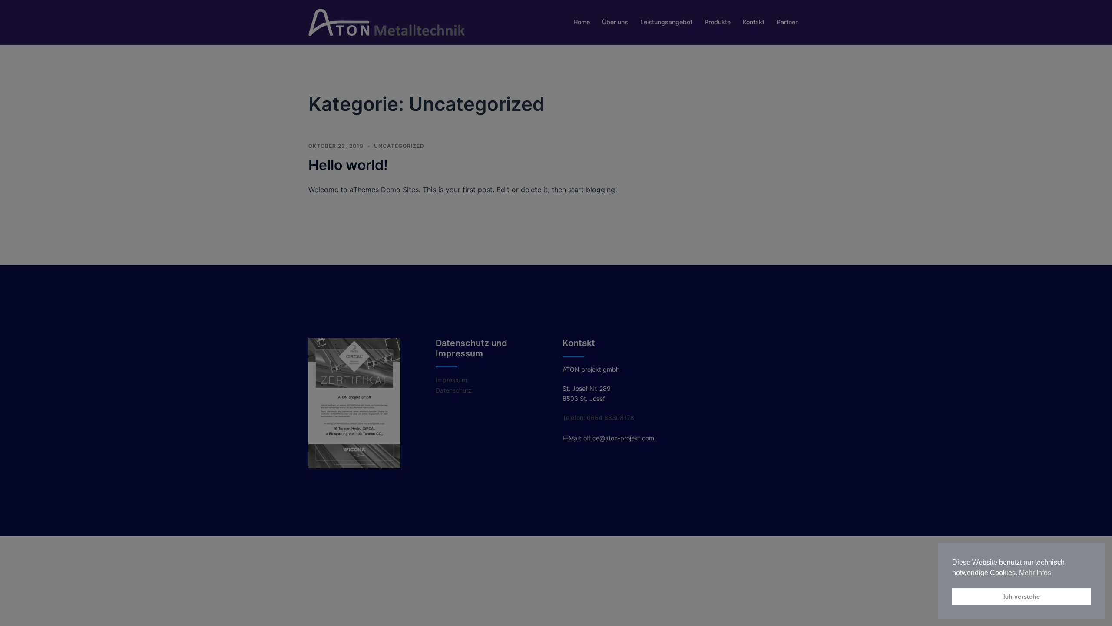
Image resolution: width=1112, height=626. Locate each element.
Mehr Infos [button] (1035, 572)
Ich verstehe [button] (1021, 596)
